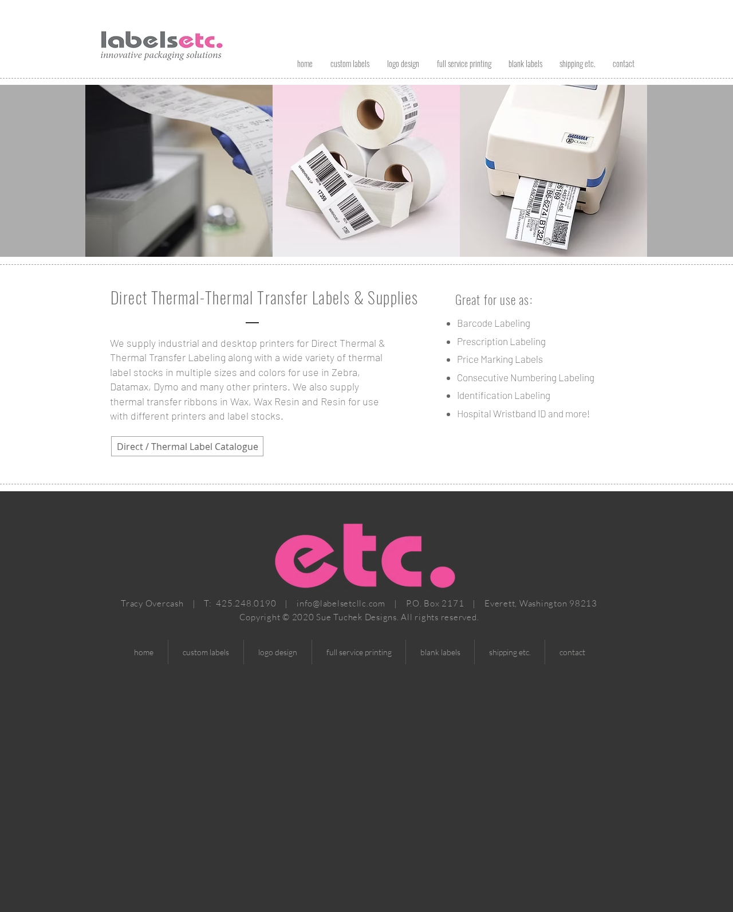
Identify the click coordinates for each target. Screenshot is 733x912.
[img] (179, 153)
